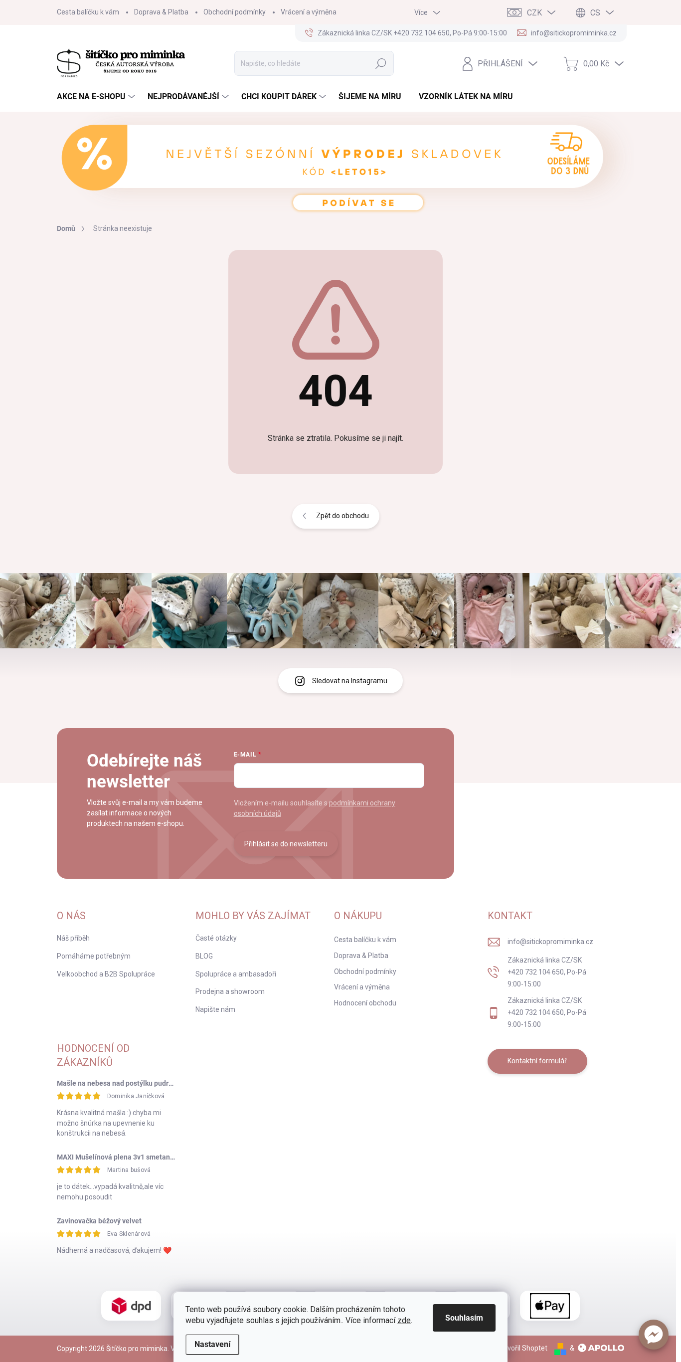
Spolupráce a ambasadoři (235, 974)
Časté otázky (216, 938)
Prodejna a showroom (230, 991)
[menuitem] (97, 97)
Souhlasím (464, 1318)
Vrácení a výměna (309, 12)
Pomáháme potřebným (94, 956)
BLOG (204, 956)
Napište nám (215, 1009)
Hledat (381, 63)
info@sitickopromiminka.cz (550, 942)
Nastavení (212, 1344)
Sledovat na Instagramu (349, 681)
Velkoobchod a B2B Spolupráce (106, 974)
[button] (654, 1335)
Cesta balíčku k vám (88, 12)
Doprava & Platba (161, 12)
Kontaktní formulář (537, 1061)
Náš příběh (73, 938)
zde (404, 1320)
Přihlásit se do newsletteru (286, 844)
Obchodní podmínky (234, 12)
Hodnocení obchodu (365, 1003)
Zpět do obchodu (342, 516)
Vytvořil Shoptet (522, 1348)
